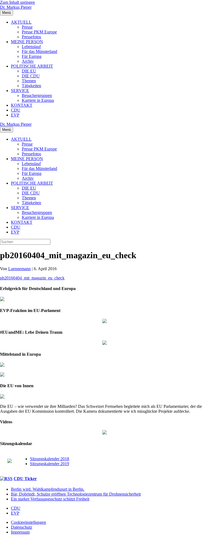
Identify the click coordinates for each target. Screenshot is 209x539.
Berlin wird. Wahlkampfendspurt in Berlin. (47, 489)
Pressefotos (31, 36)
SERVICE (20, 90)
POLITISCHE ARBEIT (32, 66)
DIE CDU (31, 76)
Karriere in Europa (38, 100)
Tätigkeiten (31, 85)
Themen (29, 80)
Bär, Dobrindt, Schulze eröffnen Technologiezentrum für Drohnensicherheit (76, 494)
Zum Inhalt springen (17, 2)
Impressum (20, 532)
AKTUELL (21, 22)
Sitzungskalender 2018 (49, 458)
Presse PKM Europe (39, 32)
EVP (15, 115)
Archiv (28, 61)
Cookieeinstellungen (28, 522)
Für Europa (31, 56)
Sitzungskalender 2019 (49, 463)
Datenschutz (21, 527)
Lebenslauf (31, 46)
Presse (27, 27)
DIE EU (29, 71)
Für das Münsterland (39, 51)
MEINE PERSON (27, 41)
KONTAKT (21, 105)
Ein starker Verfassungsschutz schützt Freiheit (50, 499)
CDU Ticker (25, 478)
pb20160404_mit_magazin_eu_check (32, 278)
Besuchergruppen (37, 95)
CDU (15, 110)
